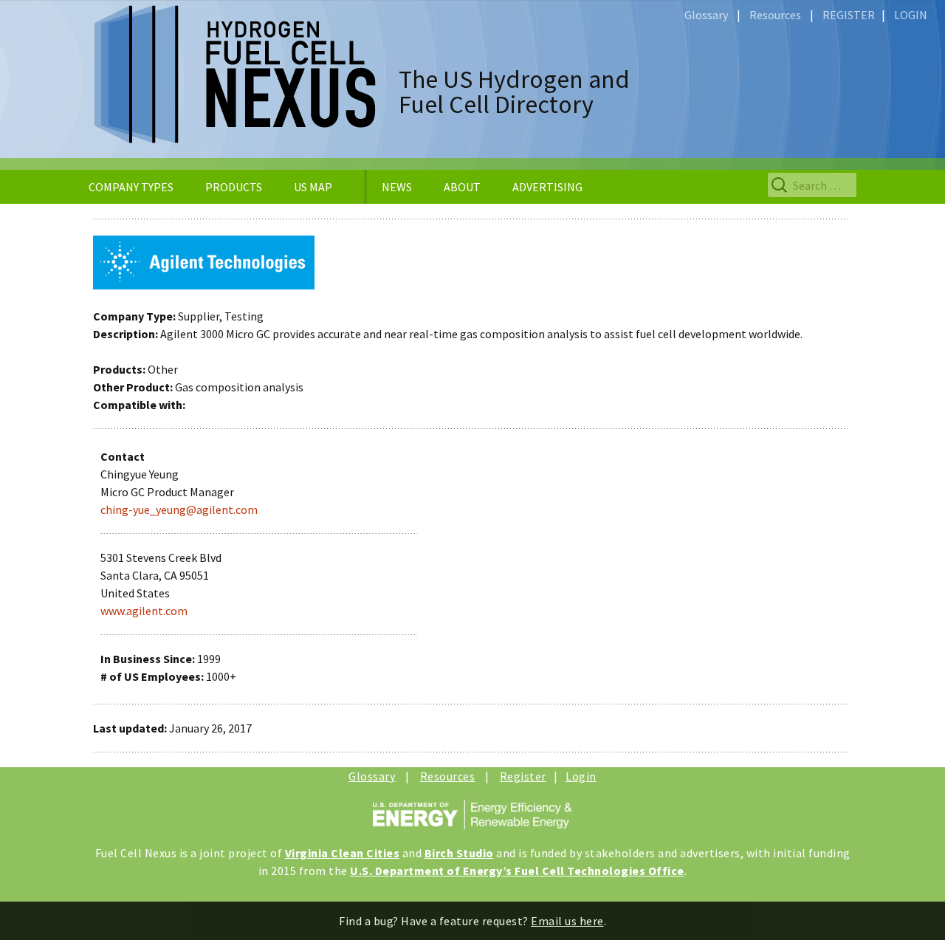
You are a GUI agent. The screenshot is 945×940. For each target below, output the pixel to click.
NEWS (397, 186)
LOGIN (910, 14)
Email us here (567, 920)
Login (581, 776)
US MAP (313, 186)
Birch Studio (459, 852)
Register (523, 776)
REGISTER (848, 14)
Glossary (706, 14)
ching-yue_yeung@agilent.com (179, 509)
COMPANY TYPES (131, 186)
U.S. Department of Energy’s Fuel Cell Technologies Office (517, 870)
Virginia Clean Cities (342, 852)
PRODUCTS (233, 186)
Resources (775, 14)
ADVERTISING (547, 186)
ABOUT (462, 186)
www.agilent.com (144, 610)
